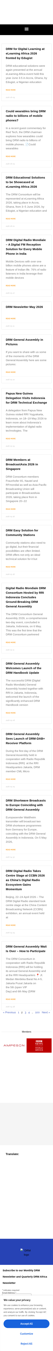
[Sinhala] (14, 1216)
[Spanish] (14, 1220)
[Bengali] (18, 1167)
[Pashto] (18, 1208)
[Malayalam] (7, 1204)
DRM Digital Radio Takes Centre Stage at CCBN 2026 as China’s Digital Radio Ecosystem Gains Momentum (25, 880)
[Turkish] (22, 1224)
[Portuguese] (7, 1212)
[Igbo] (25, 1187)
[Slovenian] (22, 1216)
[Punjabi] (11, 1212)
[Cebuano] (11, 1171)
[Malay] (11, 1204)
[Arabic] (22, 1163)
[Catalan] (7, 1171)
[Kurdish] (18, 1196)
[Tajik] (7, 1224)
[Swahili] (22, 1220)
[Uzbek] (11, 1228)
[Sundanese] (18, 1220)
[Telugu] (14, 1224)
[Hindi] (11, 1187)
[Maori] (18, 1204)
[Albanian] (14, 1163)
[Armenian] (25, 1163)
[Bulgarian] (25, 1167)
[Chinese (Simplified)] (18, 1171)
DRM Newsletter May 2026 (24, 306)
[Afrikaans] (11, 1163)
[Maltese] (14, 1204)
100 (37, 1012)
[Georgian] (25, 1179)
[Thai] (18, 1224)
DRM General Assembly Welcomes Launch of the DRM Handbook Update (23, 668)
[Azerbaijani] (7, 1167)
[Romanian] (14, 1212)
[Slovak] (18, 1216)
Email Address (9, 1293)
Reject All (26, 1343)
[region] (26, 1323)
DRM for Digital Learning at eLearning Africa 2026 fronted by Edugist (25, 53)
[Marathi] (22, 1204)
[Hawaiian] (25, 1183)
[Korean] (14, 1196)
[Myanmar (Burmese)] (7, 1208)
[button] (26, 29)
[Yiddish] (25, 1228)
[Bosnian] (22, 1167)
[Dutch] (18, 1175)
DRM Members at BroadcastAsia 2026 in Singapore (22, 464)
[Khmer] (11, 1196)
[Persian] (22, 1208)
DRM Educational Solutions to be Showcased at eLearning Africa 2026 (25, 182)
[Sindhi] (11, 1216)
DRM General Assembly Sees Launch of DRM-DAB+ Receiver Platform (25, 738)
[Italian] (14, 1192)
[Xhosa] (22, 1228)
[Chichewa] (14, 1171)
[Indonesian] (7, 1192)
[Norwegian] (14, 1208)
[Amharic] (18, 1163)
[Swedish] (25, 1220)
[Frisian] (18, 1179)
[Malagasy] (25, 1200)
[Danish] (14, 1175)
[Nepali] (11, 1208)
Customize (26, 1333)
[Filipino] (7, 1179)
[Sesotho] (7, 1216)
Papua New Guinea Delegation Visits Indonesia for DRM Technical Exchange (26, 398)
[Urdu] (7, 1228)
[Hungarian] (18, 1187)
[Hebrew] (7, 1187)
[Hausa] (22, 1183)
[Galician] (22, 1179)
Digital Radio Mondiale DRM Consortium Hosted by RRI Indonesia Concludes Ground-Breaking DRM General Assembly (26, 597)
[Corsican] (25, 1171)
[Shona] (25, 1212)
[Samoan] (25, 1216)
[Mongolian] (25, 1204)
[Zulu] (11, 1232)
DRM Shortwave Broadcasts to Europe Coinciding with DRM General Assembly (26, 805)
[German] (7, 1183)
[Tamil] (11, 1224)
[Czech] (11, 1175)
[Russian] (18, 1212)
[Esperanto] (22, 1175)
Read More (11, 90)
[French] (14, 1179)
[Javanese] (22, 1192)
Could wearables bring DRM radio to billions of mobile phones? (26, 116)
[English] (7, 1163)
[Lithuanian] (14, 1200)
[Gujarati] (14, 1183)
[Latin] (7, 1200)
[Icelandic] (22, 1187)
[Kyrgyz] (22, 1196)
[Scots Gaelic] (7, 1220)
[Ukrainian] (25, 1224)
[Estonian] (25, 1175)
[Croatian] (7, 1175)
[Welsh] (18, 1228)
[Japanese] (18, 1192)
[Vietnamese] (14, 1228)
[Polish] (25, 1208)
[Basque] (11, 1167)
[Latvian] (11, 1200)
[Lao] (25, 1196)
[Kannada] (25, 1192)
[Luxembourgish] (18, 1200)
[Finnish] (11, 1179)
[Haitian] (18, 1183)
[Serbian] (22, 1212)
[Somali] (11, 1220)
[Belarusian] (14, 1167)
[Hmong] (14, 1187)
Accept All (26, 1323)
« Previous (9, 1012)
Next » (46, 1012)
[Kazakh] (7, 1196)
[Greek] (11, 1183)
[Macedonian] (22, 1200)
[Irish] (11, 1192)
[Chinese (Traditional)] (22, 1171)
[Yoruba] (7, 1232)
